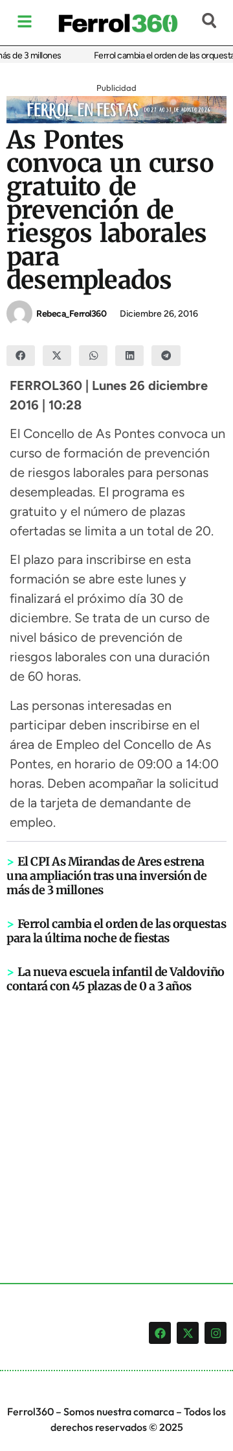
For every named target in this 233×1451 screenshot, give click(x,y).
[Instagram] (216, 1333)
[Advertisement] (116, 1117)
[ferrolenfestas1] (116, 119)
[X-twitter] (188, 1333)
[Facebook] (160, 1333)
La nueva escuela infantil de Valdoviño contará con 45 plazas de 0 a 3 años (115, 979)
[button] (20, 355)
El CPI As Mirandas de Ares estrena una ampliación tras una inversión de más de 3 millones (106, 875)
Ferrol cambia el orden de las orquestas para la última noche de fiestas (116, 930)
